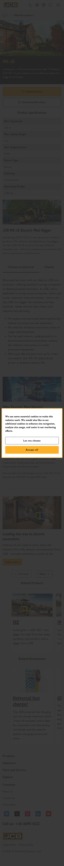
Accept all (32, 449)
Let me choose (32, 440)
